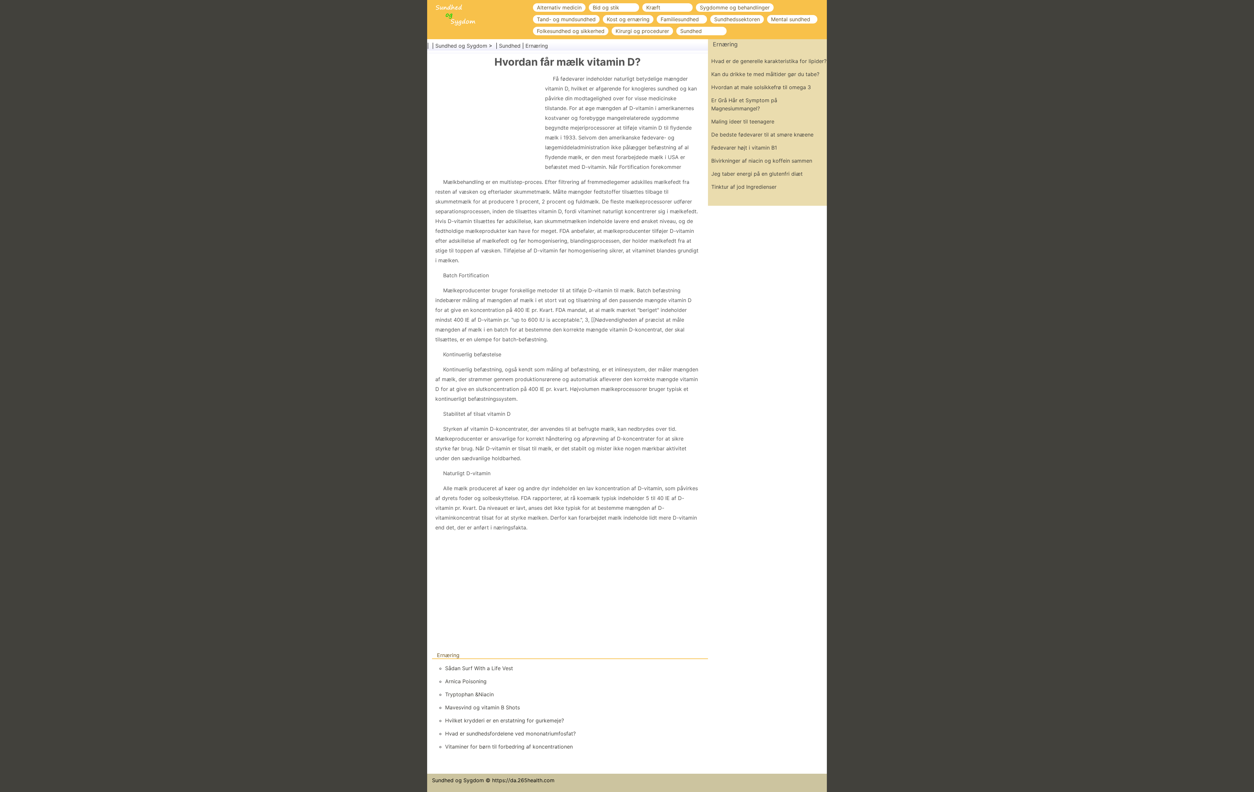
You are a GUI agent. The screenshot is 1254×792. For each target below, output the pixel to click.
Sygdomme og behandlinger (735, 7)
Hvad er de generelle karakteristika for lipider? (769, 61)
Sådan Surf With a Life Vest (479, 668)
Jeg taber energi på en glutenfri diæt (757, 173)
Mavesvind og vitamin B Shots (482, 707)
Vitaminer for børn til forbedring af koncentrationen (509, 746)
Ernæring (536, 45)
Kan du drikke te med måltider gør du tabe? (765, 74)
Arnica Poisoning (466, 681)
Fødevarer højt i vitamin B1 (744, 147)
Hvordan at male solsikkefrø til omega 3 (761, 87)
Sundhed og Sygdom (461, 45)
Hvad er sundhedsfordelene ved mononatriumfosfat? (510, 733)
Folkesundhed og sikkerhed (570, 31)
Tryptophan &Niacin (469, 694)
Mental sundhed (790, 19)
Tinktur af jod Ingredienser (744, 187)
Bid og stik (606, 7)
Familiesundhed (680, 19)
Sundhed (691, 31)
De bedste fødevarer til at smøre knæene (762, 134)
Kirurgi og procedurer (642, 31)
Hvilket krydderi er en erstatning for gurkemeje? (504, 720)
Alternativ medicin (559, 7)
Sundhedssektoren (737, 19)
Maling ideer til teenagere (742, 121)
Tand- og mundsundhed (566, 19)
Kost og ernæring (628, 19)
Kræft (653, 7)
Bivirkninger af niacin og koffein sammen (761, 160)
